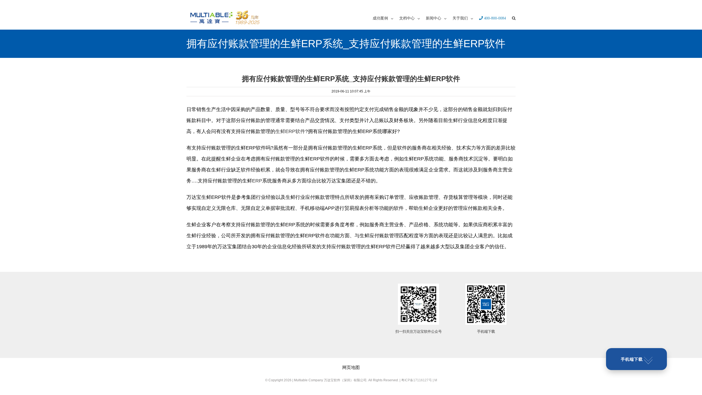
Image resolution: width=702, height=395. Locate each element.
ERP (257, 181)
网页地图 (351, 367)
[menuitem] (386, 17)
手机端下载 (631, 359)
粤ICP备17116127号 (416, 380)
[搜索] (514, 17)
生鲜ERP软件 (290, 131)
